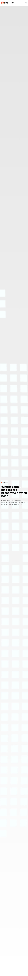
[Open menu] (26, 3)
